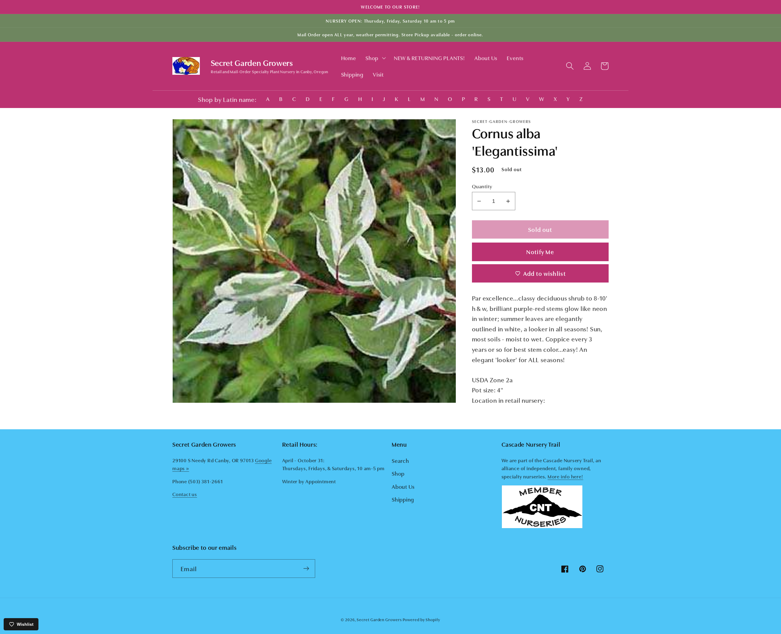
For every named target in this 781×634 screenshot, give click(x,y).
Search (400, 460)
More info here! (565, 476)
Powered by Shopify (421, 619)
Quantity (482, 185)
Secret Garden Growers (379, 619)
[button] (375, 58)
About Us (403, 486)
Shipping (403, 499)
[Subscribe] (306, 568)
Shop (398, 473)
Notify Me (540, 251)
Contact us (184, 494)
